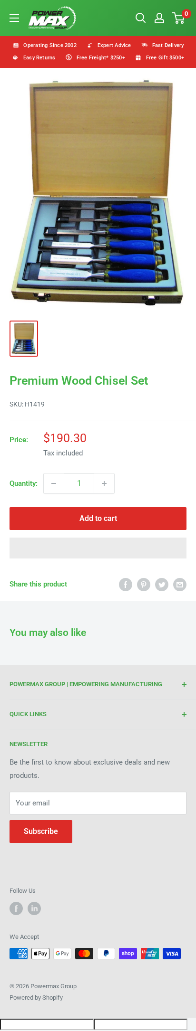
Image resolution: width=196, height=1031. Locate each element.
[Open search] (141, 18)
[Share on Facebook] (125, 584)
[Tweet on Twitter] (161, 584)
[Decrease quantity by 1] (54, 483)
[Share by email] (179, 584)
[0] (179, 18)
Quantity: (24, 483)
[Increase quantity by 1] (104, 483)
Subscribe (41, 831)
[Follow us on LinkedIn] (34, 908)
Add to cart (98, 518)
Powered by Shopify (36, 997)
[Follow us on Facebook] (16, 908)
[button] (98, 548)
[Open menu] (14, 18)
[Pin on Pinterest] (143, 584)
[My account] (159, 18)
